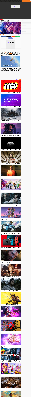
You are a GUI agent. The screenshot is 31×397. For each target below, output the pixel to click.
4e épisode (10, 53)
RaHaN (4, 34)
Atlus (18, 49)
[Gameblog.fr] (2, 1)
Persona (5, 52)
